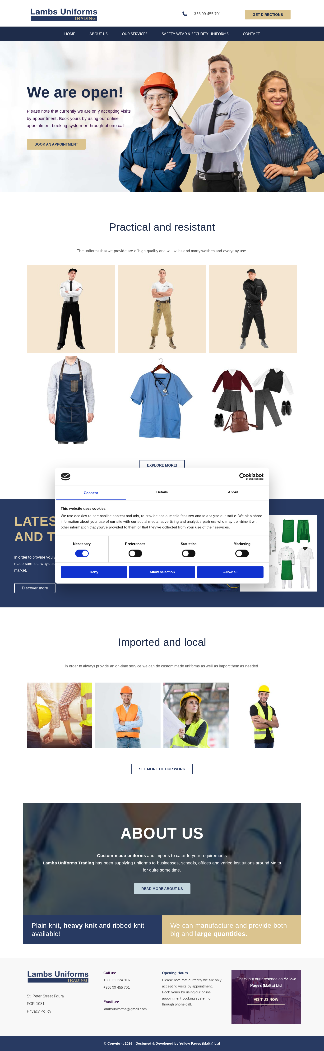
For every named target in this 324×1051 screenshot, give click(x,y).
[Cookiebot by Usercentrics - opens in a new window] (243, 476)
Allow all (230, 572)
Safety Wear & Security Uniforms (195, 33)
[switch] (135, 553)
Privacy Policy (39, 1011)
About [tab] (233, 492)
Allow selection (162, 572)
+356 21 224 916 (116, 980)
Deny (94, 572)
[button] (268, 14)
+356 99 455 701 (206, 14)
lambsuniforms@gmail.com (125, 1009)
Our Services (135, 33)
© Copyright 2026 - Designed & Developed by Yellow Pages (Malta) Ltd (162, 1043)
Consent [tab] (91, 493)
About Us (98, 33)
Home (69, 33)
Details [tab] (162, 492)
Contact (251, 33)
